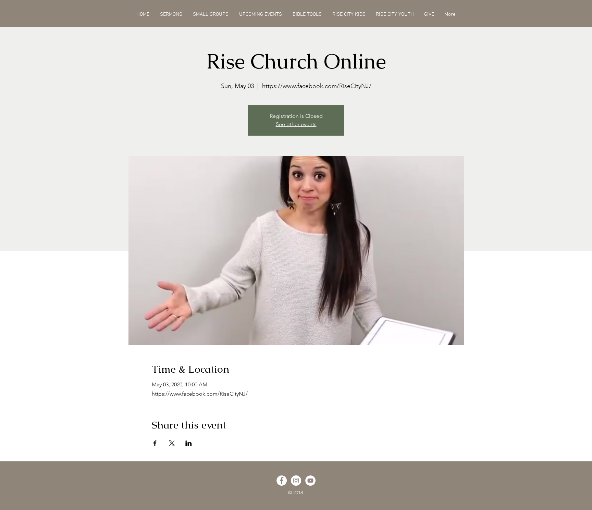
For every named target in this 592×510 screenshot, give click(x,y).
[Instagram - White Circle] (296, 480)
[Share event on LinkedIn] (188, 443)
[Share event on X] (172, 443)
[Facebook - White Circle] (281, 480)
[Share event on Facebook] (155, 443)
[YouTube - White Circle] (310, 480)
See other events (296, 124)
